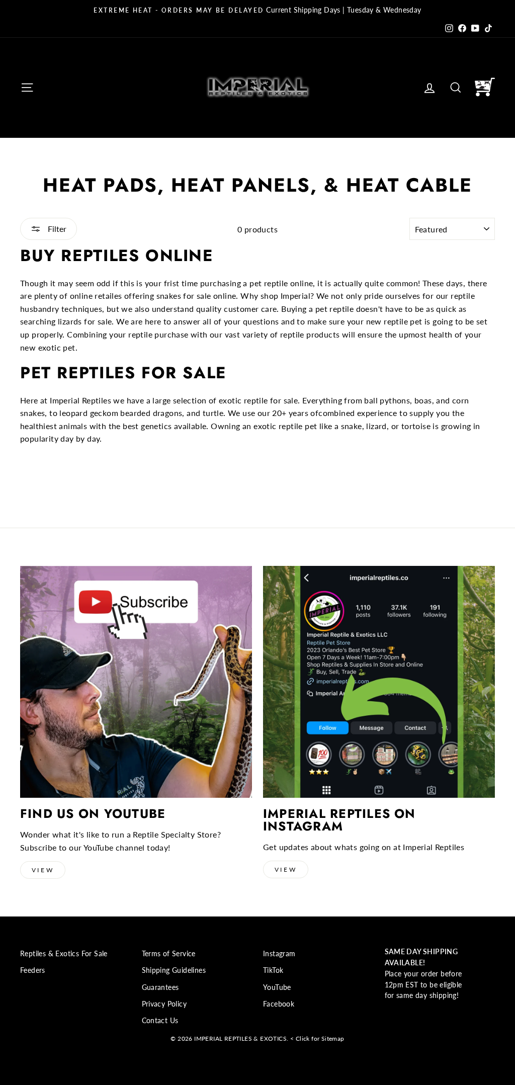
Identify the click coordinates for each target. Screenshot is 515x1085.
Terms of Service (169, 954)
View (43, 870)
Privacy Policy (164, 1004)
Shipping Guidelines (174, 970)
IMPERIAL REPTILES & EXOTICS (240, 1038)
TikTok (273, 970)
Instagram (279, 954)
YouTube (277, 987)
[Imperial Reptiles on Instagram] (379, 682)
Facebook (278, 1004)
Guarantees (160, 987)
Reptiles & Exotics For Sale (64, 954)
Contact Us (160, 1021)
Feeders (32, 970)
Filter (56, 228)
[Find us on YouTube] (136, 682)
